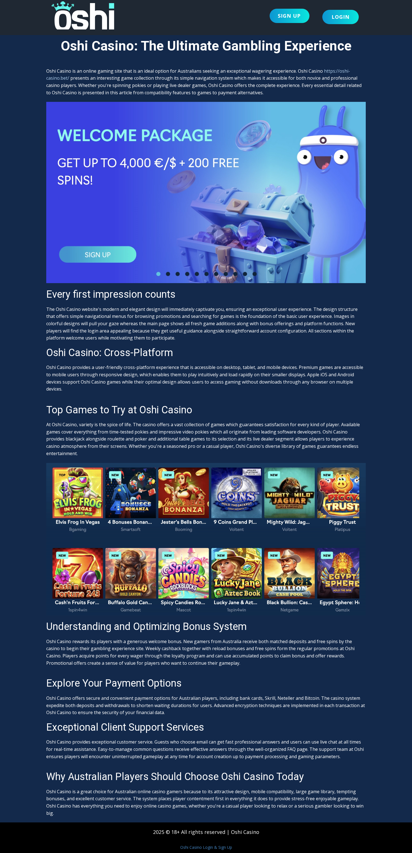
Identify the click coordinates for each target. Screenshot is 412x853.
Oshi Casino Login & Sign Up (206, 847)
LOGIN (340, 16)
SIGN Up (289, 15)
